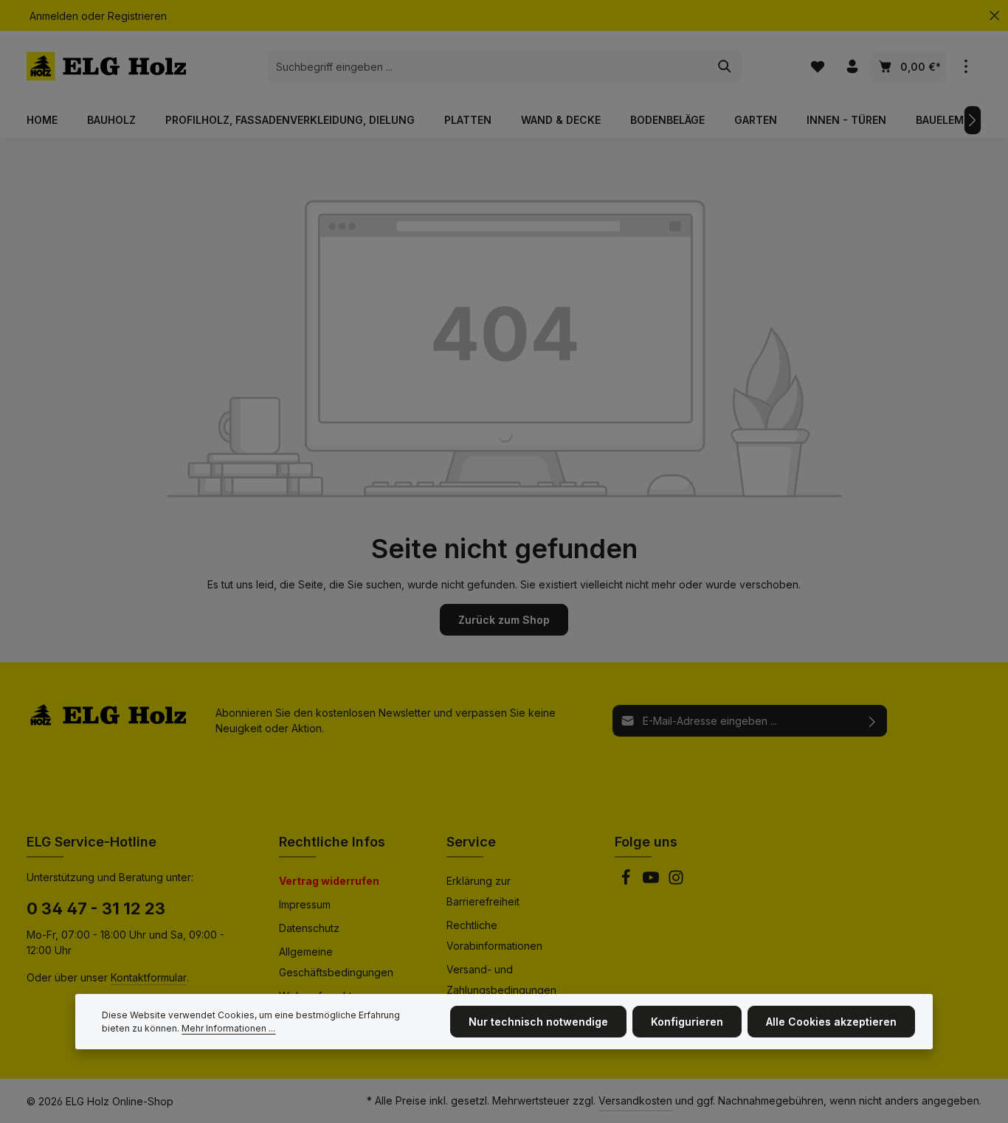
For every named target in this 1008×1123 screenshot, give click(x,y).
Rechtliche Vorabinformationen (494, 935)
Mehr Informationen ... (228, 1028)
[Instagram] (676, 881)
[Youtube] (652, 881)
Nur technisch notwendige (538, 1021)
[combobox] (487, 66)
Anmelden (54, 16)
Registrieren (137, 16)
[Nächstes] (972, 120)
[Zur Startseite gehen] (106, 66)
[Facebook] (627, 881)
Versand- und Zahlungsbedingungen (501, 979)
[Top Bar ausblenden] (994, 16)
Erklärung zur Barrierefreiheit (482, 891)
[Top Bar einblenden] (965, 67)
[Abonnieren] (872, 721)
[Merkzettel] (817, 67)
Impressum (305, 904)
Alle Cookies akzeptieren (831, 1021)
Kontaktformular (149, 977)
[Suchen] (725, 66)
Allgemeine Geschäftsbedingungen (336, 961)
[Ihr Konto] (852, 67)
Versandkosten (635, 1100)
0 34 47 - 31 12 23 (96, 908)
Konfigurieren (687, 1021)
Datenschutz (309, 928)
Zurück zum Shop (504, 619)
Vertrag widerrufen (329, 881)
